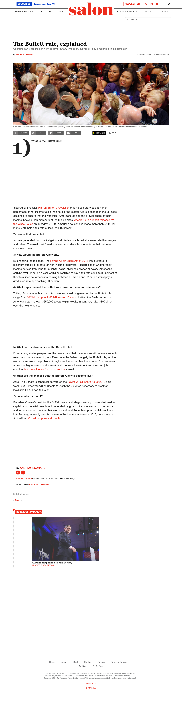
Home (52, 662)
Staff (75, 662)
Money (149, 12)
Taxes (17, 500)
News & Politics (24, 12)
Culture (46, 12)
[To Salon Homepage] (91, 9)
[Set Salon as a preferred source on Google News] (99, 133)
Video (164, 12)
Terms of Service (119, 662)
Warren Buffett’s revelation (53, 208)
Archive (82, 666)
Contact (87, 662)
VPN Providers (91, 684)
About (64, 662)
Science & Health (126, 12)
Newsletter (132, 4)
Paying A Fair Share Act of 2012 (69, 261)
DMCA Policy (91, 688)
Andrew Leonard (25, 55)
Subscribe (24, 4)
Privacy (101, 662)
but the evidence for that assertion (44, 369)
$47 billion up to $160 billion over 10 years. (52, 297)
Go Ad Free (97, 666)
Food (62, 12)
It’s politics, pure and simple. (44, 418)
